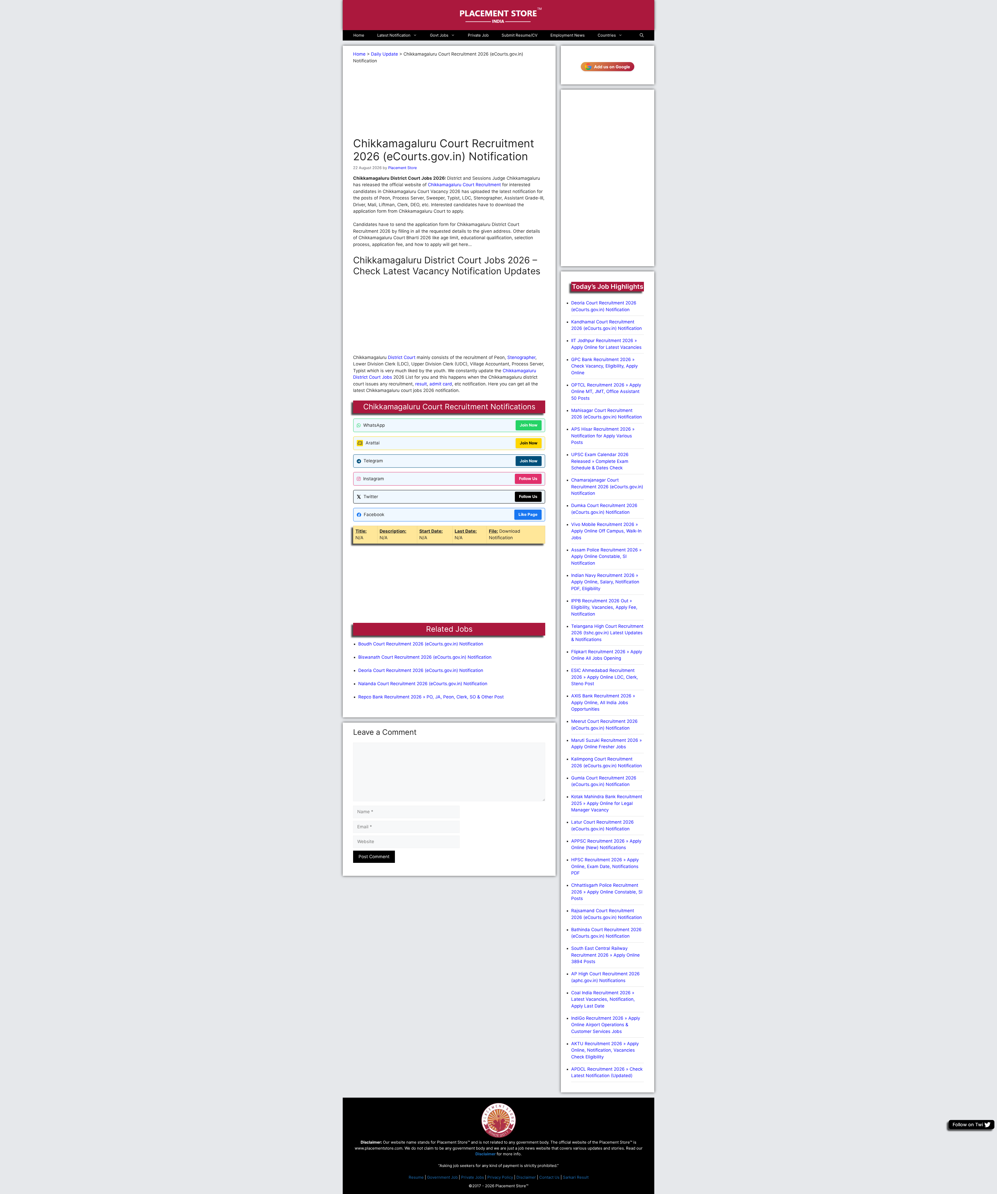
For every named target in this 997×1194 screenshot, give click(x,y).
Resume (416, 1177)
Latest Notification (393, 35)
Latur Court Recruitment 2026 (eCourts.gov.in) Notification (602, 825)
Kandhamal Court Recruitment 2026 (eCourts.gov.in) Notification (606, 325)
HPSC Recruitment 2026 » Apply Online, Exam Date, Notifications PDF (605, 866)
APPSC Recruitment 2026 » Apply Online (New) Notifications (606, 844)
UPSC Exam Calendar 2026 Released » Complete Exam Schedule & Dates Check (600, 461)
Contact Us (549, 1177)
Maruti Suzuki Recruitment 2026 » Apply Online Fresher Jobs (606, 744)
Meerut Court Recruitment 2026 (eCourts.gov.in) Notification (604, 725)
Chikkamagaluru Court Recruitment (464, 184)
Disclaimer (526, 1177)
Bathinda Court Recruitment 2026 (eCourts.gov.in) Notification (606, 933)
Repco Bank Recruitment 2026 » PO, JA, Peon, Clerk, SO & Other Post (431, 696)
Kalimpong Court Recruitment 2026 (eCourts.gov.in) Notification (606, 762)
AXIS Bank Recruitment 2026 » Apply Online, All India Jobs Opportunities (603, 702)
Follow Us (528, 478)
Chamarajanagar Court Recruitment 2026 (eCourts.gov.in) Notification (607, 486)
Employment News (567, 35)
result (421, 383)
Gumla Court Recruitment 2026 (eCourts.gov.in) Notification (603, 781)
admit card (440, 383)
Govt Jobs (439, 35)
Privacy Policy (500, 1177)
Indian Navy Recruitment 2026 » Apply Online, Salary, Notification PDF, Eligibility (605, 582)
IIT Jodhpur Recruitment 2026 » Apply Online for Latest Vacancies (606, 344)
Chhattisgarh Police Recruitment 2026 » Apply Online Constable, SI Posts (606, 892)
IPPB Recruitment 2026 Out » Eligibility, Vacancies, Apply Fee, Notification (604, 607)
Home (358, 35)
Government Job (442, 1177)
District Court (401, 357)
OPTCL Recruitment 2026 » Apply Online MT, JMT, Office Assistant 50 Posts (606, 391)
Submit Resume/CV (519, 35)
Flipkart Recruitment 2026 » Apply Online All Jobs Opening (606, 655)
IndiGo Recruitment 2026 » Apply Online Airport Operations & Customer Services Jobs (605, 1025)
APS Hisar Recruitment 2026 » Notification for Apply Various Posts (603, 435)
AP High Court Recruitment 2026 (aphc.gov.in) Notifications (605, 977)
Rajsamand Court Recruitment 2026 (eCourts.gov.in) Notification (606, 914)
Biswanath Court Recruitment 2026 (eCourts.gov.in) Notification (424, 657)
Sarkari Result (576, 1177)
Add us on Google (612, 66)
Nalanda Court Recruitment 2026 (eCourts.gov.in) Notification (422, 683)
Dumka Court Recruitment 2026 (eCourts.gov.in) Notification (604, 509)
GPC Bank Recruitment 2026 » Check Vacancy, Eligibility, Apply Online (604, 366)
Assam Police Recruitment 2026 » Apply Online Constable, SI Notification (606, 556)
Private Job (478, 35)
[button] (641, 35)
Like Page (527, 514)
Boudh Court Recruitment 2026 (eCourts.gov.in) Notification (420, 643)
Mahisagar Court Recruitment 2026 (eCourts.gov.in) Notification (606, 414)
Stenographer (521, 357)
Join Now (528, 425)
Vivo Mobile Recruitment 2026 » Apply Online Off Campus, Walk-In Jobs (606, 531)
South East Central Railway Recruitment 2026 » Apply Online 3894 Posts (605, 955)
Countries (607, 35)
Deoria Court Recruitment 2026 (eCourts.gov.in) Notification (420, 670)
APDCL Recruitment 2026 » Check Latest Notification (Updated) (607, 1072)
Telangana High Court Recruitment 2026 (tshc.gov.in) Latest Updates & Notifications (607, 633)
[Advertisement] (449, 100)
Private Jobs (472, 1177)
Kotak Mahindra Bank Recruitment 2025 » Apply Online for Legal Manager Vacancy (606, 803)
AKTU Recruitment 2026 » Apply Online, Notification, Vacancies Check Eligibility (605, 1050)
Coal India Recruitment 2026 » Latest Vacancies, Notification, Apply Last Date (603, 999)
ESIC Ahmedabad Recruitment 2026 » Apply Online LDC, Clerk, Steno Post (604, 677)
